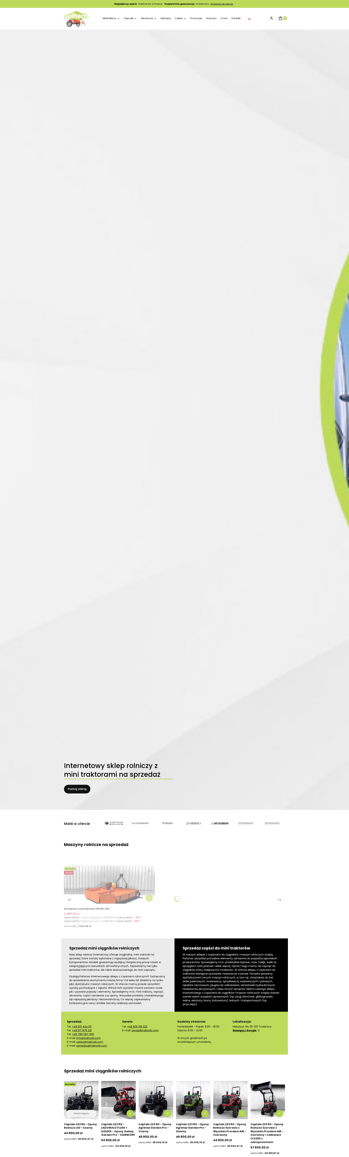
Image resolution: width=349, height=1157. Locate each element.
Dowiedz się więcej (221, 4)
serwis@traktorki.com (145, 1030)
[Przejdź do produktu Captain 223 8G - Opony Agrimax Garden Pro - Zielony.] (193, 1100)
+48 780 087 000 (83, 1034)
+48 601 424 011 (81, 1026)
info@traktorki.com (88, 1038)
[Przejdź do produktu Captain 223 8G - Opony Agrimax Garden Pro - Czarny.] (156, 1100)
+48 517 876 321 (82, 1030)
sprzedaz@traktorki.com (91, 1046)
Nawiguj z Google (245, 1030)
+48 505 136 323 (137, 1026)
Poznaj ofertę (77, 789)
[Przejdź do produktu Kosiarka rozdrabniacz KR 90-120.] (109, 884)
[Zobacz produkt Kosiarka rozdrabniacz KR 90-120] (149, 898)
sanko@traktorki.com (89, 1042)
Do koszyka (130, 1113)
